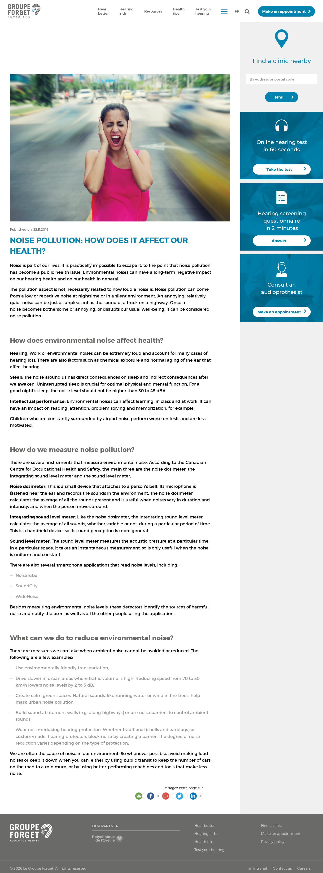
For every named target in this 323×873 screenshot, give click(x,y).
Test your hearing (203, 11)
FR (237, 11)
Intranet (260, 868)
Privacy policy (272, 842)
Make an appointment (284, 11)
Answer (279, 240)
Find (279, 97)
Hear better (103, 11)
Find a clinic (271, 826)
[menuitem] (103, 11)
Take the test (279, 169)
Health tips (179, 11)
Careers (304, 868)
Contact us (282, 868)
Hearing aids (126, 11)
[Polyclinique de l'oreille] (113, 840)
